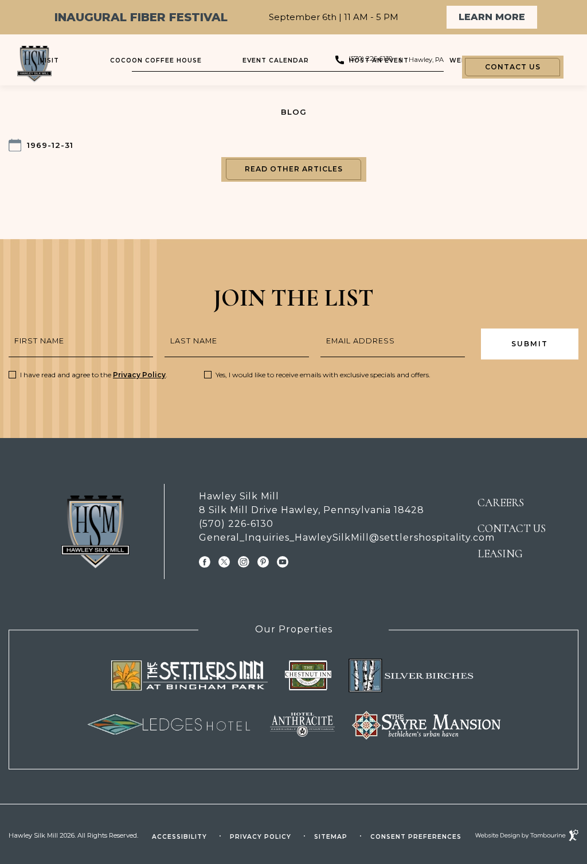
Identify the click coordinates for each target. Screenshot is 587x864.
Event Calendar (275, 60)
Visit (49, 60)
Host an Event (379, 60)
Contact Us (513, 66)
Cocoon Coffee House (156, 60)
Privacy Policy (139, 374)
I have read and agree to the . (93, 374)
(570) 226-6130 (236, 523)
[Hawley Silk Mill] (95, 531)
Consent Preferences (415, 836)
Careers (501, 503)
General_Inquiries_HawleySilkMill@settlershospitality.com (321, 537)
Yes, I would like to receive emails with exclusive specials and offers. (323, 374)
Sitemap (330, 836)
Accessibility (179, 836)
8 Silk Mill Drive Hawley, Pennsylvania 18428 (311, 509)
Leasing (500, 554)
